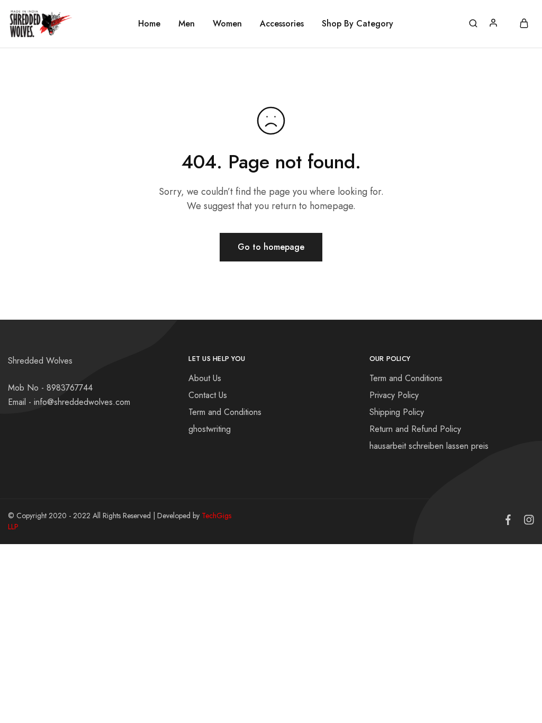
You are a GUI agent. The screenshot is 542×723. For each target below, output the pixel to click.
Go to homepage (271, 247)
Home (149, 24)
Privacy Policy (394, 395)
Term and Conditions (224, 412)
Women (227, 24)
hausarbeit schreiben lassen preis (429, 446)
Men (186, 24)
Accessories (282, 24)
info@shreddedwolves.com (82, 402)
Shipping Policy (396, 412)
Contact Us (207, 395)
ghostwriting (209, 429)
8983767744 (70, 388)
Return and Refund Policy (415, 429)
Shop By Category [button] (357, 24)
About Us (204, 378)
